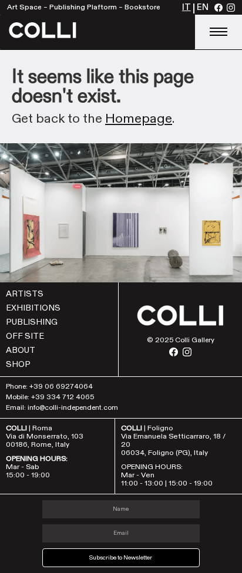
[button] (218, 32)
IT (186, 8)
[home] (97, 32)
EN (203, 8)
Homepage (138, 118)
